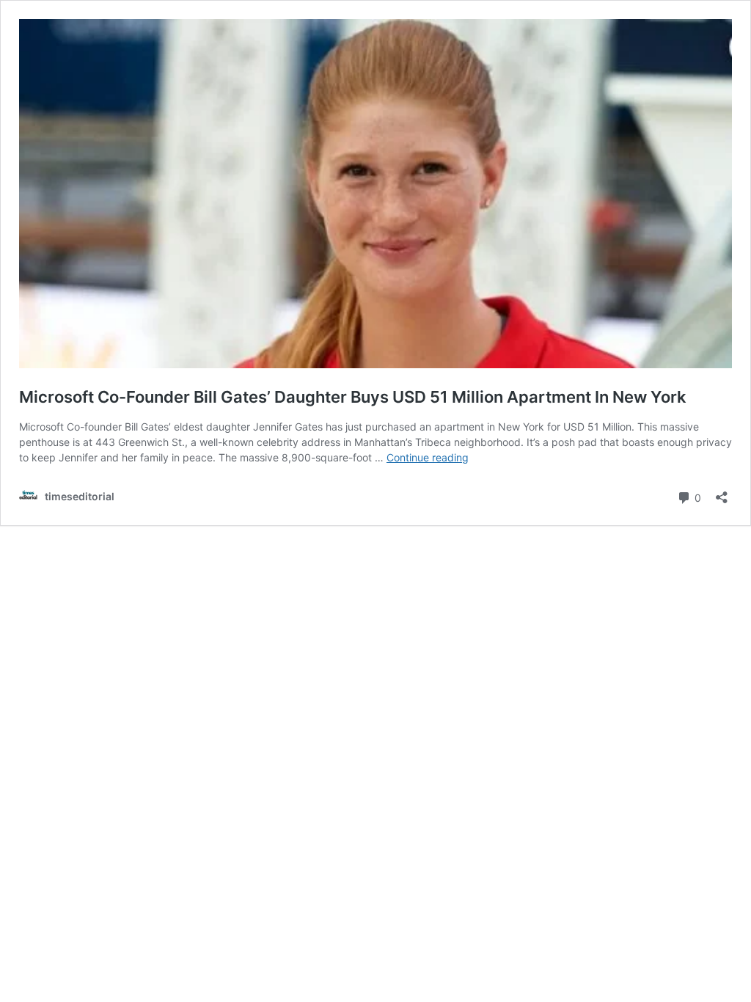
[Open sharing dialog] (721, 492)
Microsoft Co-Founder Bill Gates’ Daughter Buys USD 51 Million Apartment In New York (352, 396)
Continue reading (428, 457)
